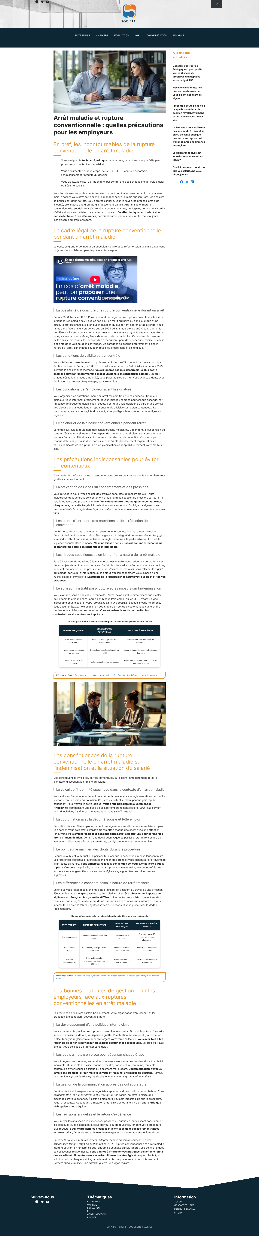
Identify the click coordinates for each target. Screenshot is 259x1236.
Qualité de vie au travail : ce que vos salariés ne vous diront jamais (189, 171)
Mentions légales (184, 1209)
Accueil (178, 1201)
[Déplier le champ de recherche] (216, 4)
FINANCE (178, 35)
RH (137, 35)
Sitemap (178, 1212)
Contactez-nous (184, 1205)
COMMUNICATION (156, 35)
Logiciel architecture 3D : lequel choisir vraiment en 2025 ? (188, 156)
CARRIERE (102, 35)
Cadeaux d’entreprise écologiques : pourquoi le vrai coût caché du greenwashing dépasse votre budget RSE (187, 73)
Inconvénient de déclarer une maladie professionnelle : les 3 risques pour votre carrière (116, 675)
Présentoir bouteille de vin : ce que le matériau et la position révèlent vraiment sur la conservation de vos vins (189, 113)
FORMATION (121, 35)
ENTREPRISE (82, 35)
